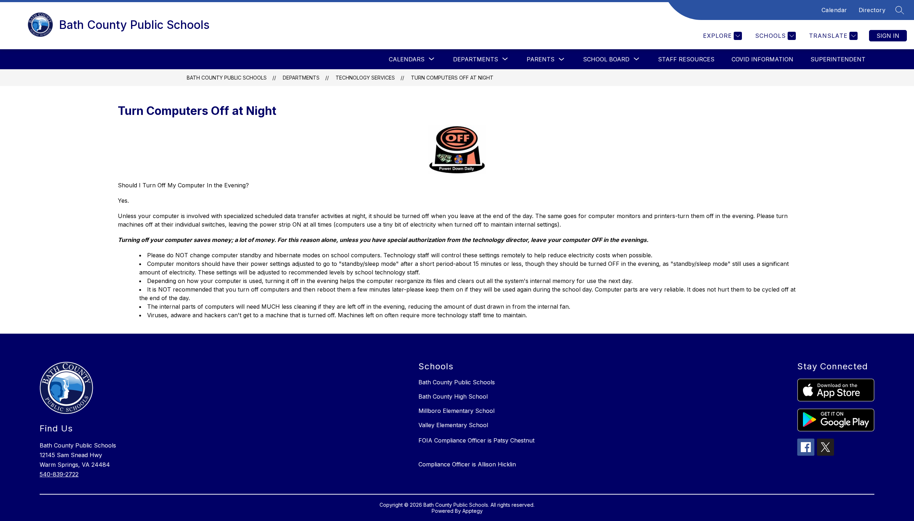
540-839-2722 (59, 474)
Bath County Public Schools (227, 78)
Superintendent (837, 59)
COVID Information (762, 59)
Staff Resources (686, 59)
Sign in (888, 35)
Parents (540, 59)
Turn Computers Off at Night (452, 78)
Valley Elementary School (453, 425)
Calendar (834, 10)
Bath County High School (453, 396)
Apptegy (472, 511)
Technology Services (365, 78)
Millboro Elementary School (456, 410)
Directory (872, 10)
